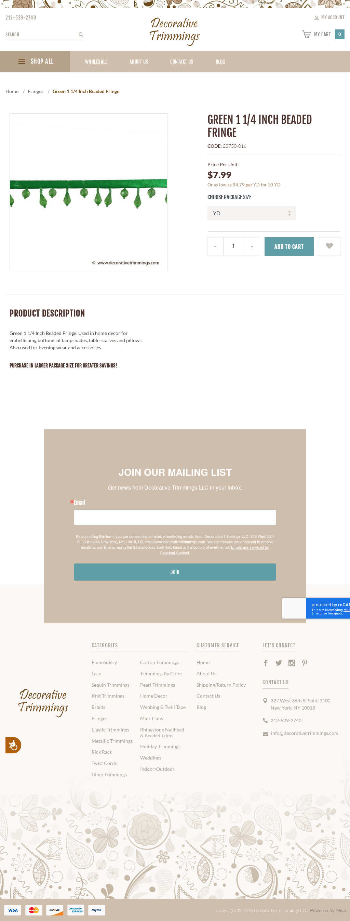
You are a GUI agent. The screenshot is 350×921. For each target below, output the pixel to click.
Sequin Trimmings (111, 685)
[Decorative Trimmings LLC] (175, 30)
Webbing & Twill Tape (163, 707)
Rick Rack (102, 752)
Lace (96, 673)
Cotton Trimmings (159, 662)
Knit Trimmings (108, 696)
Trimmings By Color (161, 673)
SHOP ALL (41, 61)
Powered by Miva (328, 910)
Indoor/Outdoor (157, 769)
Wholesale (96, 62)
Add (289, 246)
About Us (139, 62)
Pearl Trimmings (157, 685)
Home (203, 662)
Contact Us (181, 62)
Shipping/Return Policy (221, 685)
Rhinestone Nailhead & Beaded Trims (162, 732)
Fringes (99, 718)
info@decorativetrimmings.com (304, 733)
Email (79, 502)
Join (175, 572)
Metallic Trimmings (112, 741)
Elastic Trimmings (110, 729)
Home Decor (153, 696)
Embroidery (104, 662)
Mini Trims (151, 718)
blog (220, 62)
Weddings (150, 758)
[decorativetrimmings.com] (43, 703)
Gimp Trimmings (109, 774)
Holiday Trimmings (160, 746)
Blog (201, 707)
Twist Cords (104, 763)
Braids (98, 707)
